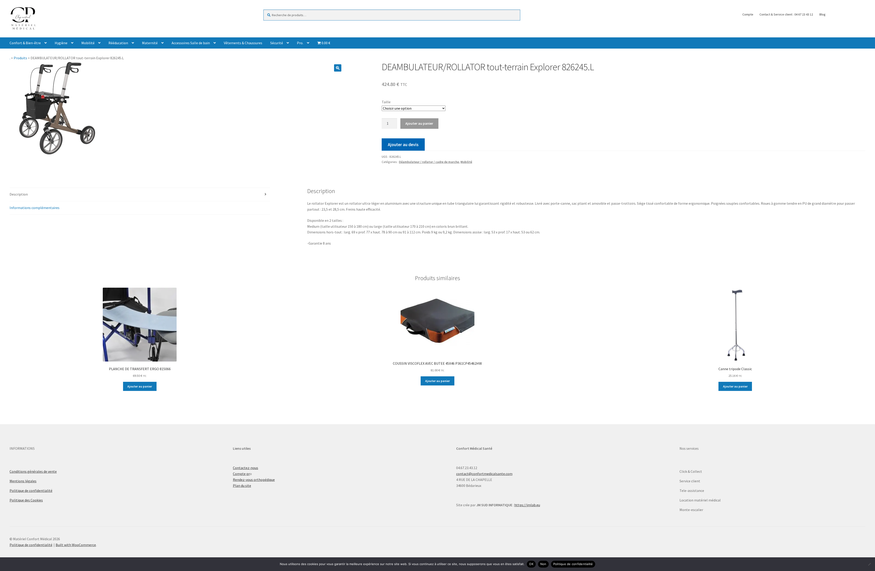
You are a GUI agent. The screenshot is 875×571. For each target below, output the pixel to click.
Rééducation (118, 43)
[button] (337, 68)
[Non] (869, 564)
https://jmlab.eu (527, 505)
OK (531, 564)
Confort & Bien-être (25, 43)
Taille (386, 102)
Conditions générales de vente (33, 471)
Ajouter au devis (403, 144)
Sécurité (276, 43)
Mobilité (88, 43)
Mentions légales (23, 481)
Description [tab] (19, 194)
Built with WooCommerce (76, 545)
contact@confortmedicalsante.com (484, 473)
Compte (747, 14)
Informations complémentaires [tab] (34, 207)
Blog (822, 14)
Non (543, 564)
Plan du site (242, 485)
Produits (20, 58)
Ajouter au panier (419, 123)
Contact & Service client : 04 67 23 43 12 (786, 14)
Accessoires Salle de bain (191, 43)
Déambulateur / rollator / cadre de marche (429, 162)
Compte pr (241, 473)
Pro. (300, 43)
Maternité (150, 43)
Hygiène (61, 43)
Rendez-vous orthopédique (254, 479)
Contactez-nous (245, 467)
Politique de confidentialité (31, 490)
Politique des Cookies (26, 500)
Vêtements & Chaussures (243, 43)
